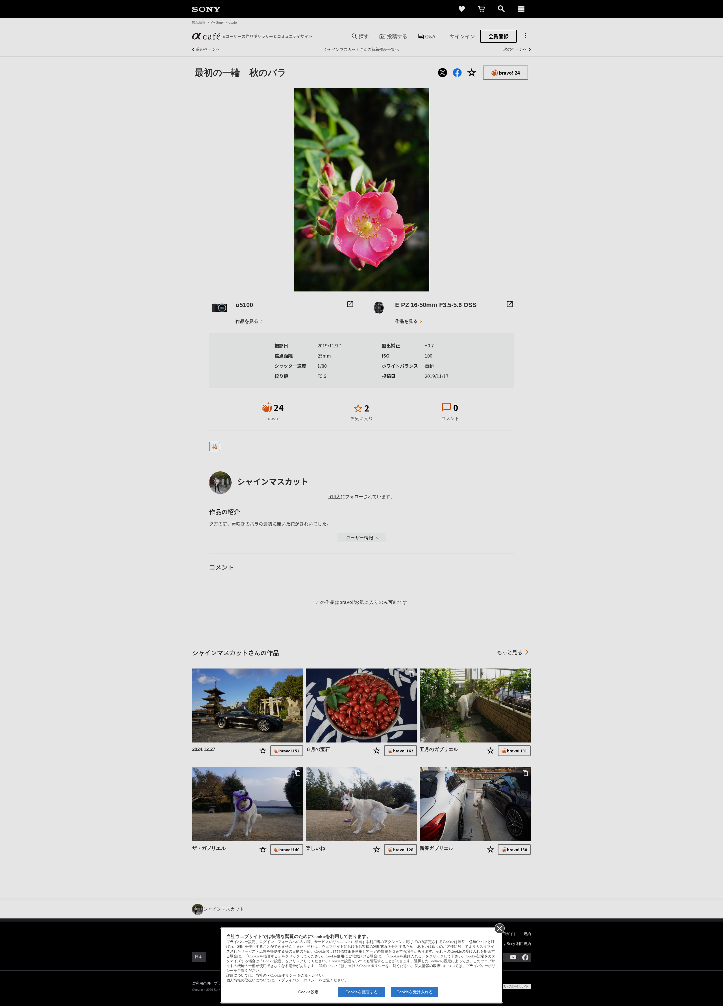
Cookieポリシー (283, 975)
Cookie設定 (308, 992)
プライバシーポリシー (299, 980)
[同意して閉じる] (499, 928)
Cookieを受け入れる (415, 992)
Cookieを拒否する (361, 992)
